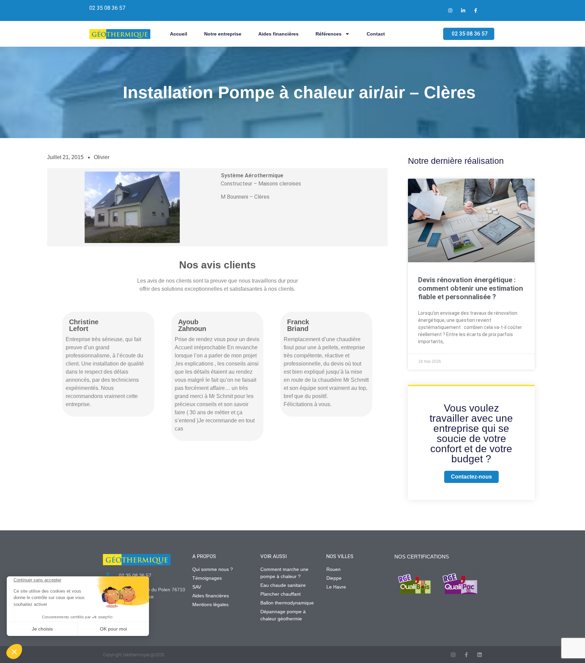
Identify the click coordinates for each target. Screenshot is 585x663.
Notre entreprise (222, 34)
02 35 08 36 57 (107, 8)
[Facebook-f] (466, 654)
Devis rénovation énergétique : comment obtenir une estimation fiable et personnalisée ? (470, 288)
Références (329, 34)
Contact (376, 34)
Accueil (178, 34)
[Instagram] (453, 654)
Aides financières (278, 34)
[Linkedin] (479, 654)
